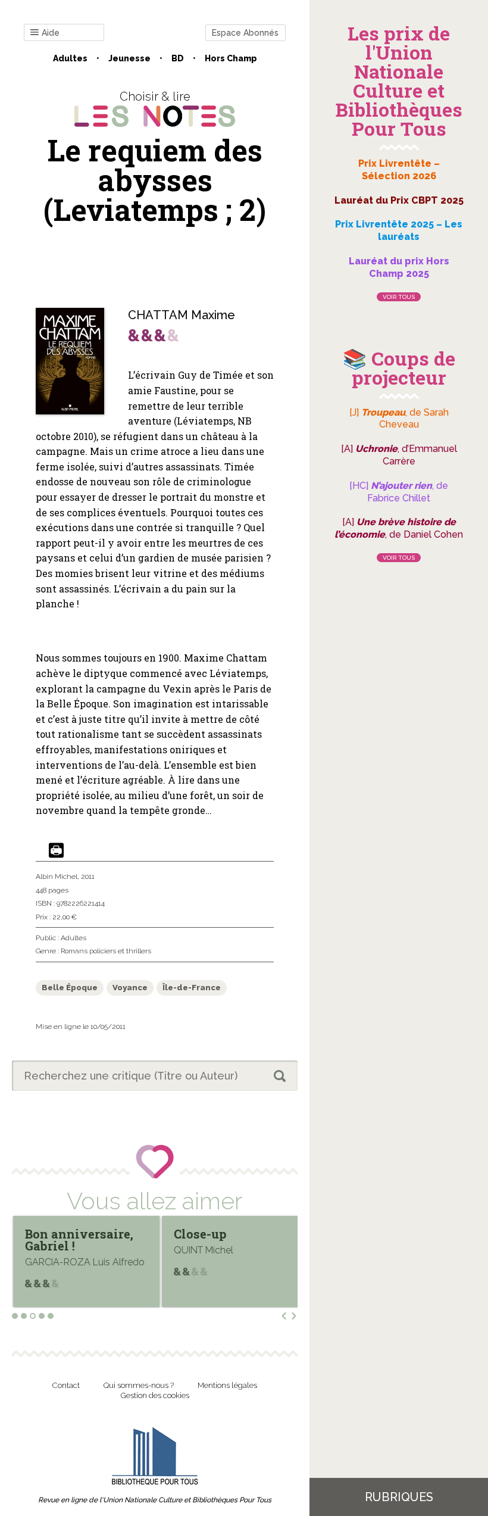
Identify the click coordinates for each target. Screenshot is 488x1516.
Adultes (70, 58)
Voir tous (399, 297)
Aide (51, 33)
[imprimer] (56, 851)
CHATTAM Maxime (181, 315)
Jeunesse (129, 58)
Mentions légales (227, 1385)
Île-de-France (191, 987)
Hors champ (231, 58)
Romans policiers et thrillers (106, 951)
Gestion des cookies (155, 1395)
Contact (66, 1385)
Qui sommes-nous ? (139, 1385)
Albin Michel (56, 876)
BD (177, 58)
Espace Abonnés (245, 33)
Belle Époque (70, 987)
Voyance (130, 987)
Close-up (200, 1234)
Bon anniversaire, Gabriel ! (79, 1239)
